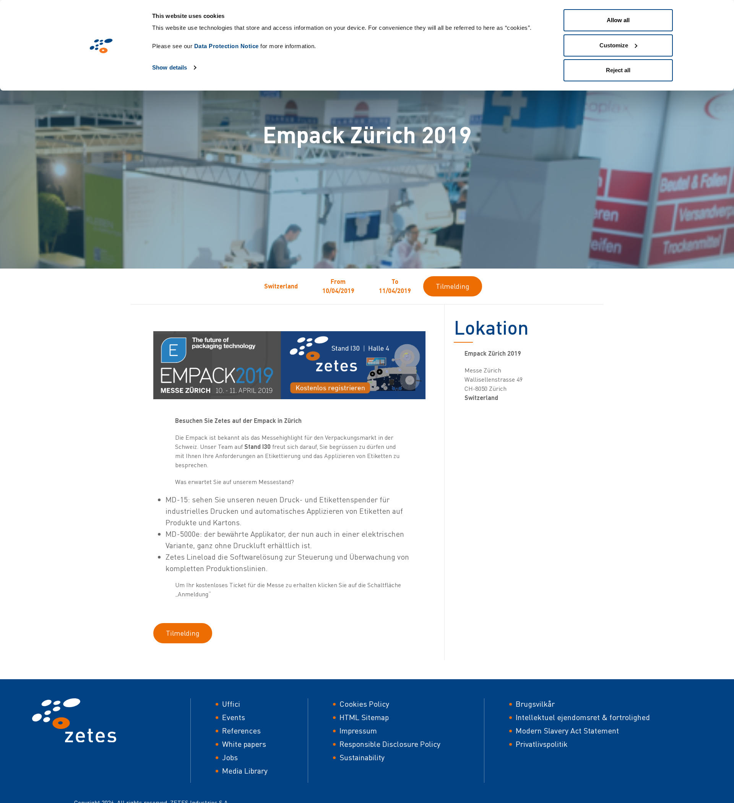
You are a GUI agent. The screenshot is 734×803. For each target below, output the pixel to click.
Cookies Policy (364, 704)
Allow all (618, 20)
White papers (244, 744)
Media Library (245, 770)
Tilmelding (452, 286)
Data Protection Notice (226, 46)
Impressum (358, 730)
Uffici (231, 704)
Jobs (230, 757)
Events (233, 717)
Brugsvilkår (535, 704)
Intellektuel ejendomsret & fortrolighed (583, 717)
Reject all (618, 70)
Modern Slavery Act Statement (567, 730)
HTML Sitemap (364, 717)
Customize (613, 45)
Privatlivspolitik (542, 744)
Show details (169, 67)
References (241, 730)
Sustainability (362, 757)
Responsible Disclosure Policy (389, 744)
